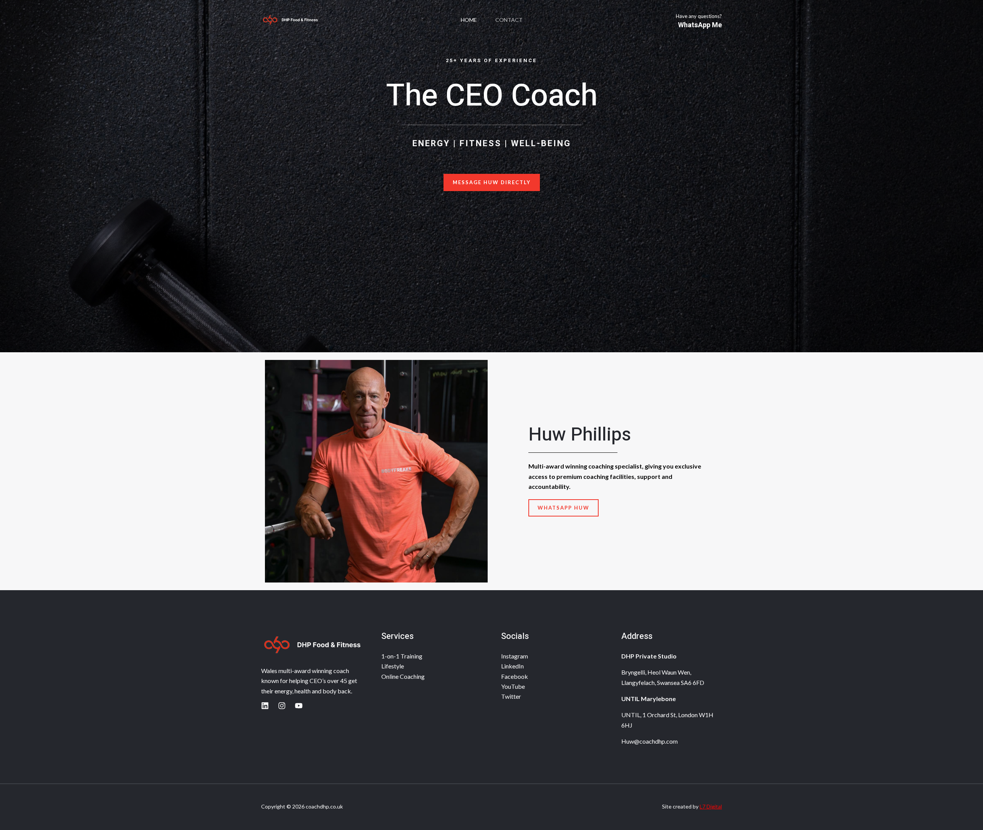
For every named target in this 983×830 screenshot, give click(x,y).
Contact (509, 20)
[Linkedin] (265, 706)
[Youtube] (299, 706)
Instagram (514, 656)
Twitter (511, 696)
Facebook (514, 676)
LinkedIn (512, 666)
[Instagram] (282, 706)
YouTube (513, 686)
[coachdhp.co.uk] (290, 20)
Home (469, 20)
